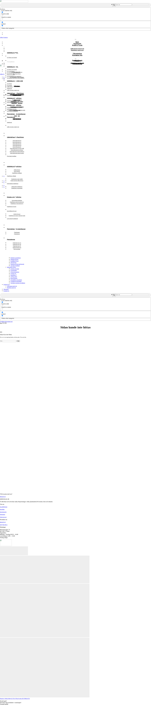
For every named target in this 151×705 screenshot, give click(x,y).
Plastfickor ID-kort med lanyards (17, 264)
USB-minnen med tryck (12, 286)
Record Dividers (13, 278)
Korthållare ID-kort (14, 261)
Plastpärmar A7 (17, 118)
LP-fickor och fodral (14, 268)
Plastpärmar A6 (17, 119)
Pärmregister (17, 249)
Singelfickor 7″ (13, 275)
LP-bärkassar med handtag (15, 281)
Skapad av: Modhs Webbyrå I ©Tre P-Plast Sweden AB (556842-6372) (15, 698)
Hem (1, 323)
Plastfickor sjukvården (16, 188)
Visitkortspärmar (17, 118)
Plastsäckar (17, 234)
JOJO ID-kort (13, 262)
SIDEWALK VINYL (11, 267)
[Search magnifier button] (114, 5)
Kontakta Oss (77, 55)
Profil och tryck (3, 517)
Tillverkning (6, 289)
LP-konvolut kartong (14, 272)
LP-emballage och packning (16, 279)
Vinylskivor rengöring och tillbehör (17, 283)
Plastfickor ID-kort (14, 259)
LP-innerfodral (13, 270)
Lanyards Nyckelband (15, 265)
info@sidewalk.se (3, 524)
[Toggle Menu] (75, 39)
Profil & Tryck (77, 45)
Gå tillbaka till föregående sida (6, 321)
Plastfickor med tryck (77, 50)
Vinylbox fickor (13, 276)
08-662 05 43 (3, 496)
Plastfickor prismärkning (15, 257)
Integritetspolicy (3, 512)
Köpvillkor (2, 509)
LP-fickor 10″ (13, 273)
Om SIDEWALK (3, 507)
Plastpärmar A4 (17, 119)
